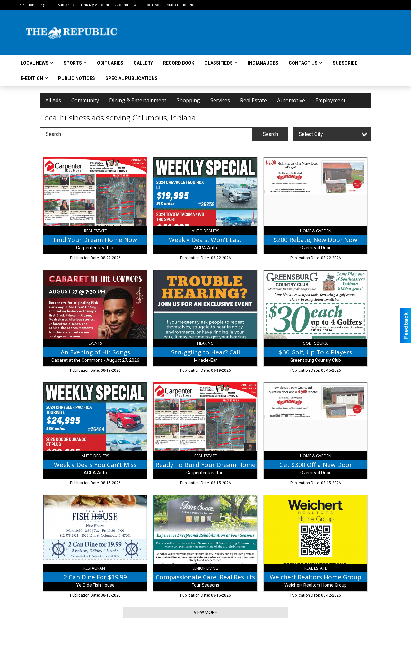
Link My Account (95, 4)
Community (85, 100)
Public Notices (76, 78)
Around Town (127, 4)
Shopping (188, 100)
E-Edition (26, 4)
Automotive (291, 100)
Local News (34, 63)
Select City (311, 134)
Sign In (46, 4)
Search (270, 134)
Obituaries (110, 63)
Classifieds (219, 63)
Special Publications (131, 78)
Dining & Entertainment (137, 100)
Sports (73, 63)
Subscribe (66, 4)
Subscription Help (182, 4)
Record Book (178, 63)
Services (220, 100)
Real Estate (253, 100)
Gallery (143, 63)
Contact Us (303, 63)
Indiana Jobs (263, 63)
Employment (330, 100)
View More (205, 612)
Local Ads (153, 4)
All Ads (53, 100)
